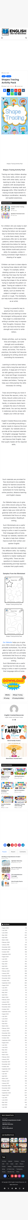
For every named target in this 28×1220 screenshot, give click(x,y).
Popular (4, 851)
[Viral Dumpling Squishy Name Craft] (14, 1145)
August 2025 (5, 956)
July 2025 (4, 959)
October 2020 (5, 1090)
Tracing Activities (18, 698)
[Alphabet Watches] (6, 863)
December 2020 (6, 1085)
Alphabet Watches (16, 861)
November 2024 (6, 978)
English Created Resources (14, 715)
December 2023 (6, 1004)
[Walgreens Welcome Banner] (23, 1145)
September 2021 (6, 1069)
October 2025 (5, 951)
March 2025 (5, 968)
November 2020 (6, 1088)
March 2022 (5, 1054)
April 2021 (4, 1076)
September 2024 (6, 983)
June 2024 (5, 990)
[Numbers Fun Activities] (7, 785)
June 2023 (5, 1018)
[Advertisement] (14, 14)
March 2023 (5, 1026)
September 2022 (6, 1040)
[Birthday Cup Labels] (23, 1150)
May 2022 (4, 1049)
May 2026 (4, 935)
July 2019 (4, 1107)
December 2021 (6, 1061)
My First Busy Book (16, 867)
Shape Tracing (18, 695)
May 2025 (4, 963)
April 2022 (4, 1052)
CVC (7, 1163)
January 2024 (5, 1002)
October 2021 (5, 1066)
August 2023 (5, 1014)
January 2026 (5, 944)
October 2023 (5, 1009)
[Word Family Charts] (6, 883)
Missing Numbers (19, 776)
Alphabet (10, 1161)
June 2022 (4, 1047)
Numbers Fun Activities (5, 790)
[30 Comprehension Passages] (6, 877)
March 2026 (5, 940)
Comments (23, 851)
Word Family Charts (17, 881)
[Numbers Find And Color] (5, 215)
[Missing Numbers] (21, 771)
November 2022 (6, 1035)
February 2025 (5, 971)
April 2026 (4, 937)
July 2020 (4, 1097)
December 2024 (6, 975)
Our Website (7, 642)
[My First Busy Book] (6, 870)
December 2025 (6, 947)
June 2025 (4, 961)
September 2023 (6, 1011)
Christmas (16, 1161)
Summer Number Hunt (6, 804)
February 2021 (5, 1081)
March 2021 (5, 1078)
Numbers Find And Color (18, 213)
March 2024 (5, 997)
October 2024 (5, 980)
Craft (3, 1163)
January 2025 (5, 973)
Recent (13, 851)
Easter (12, 1163)
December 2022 (6, 1033)
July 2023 (4, 1016)
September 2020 (6, 1092)
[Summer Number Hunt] (7, 799)
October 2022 (5, 1038)
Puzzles (4, 1166)
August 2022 (5, 1042)
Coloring (22, 1161)
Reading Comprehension (18, 1166)
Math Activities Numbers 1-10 (5, 777)
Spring (3, 1169)
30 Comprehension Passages (16, 875)
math (8, 73)
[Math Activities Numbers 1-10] (7, 771)
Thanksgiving (19, 1169)
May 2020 (4, 1102)
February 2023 (6, 1028)
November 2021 (6, 1064)
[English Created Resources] (14, 32)
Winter (17, 1171)
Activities (4, 1161)
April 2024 (4, 994)
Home (4, 73)
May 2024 (4, 992)
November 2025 (6, 949)
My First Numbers (19, 790)
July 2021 (4, 1073)
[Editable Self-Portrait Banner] (5, 1150)
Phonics (21, 1163)
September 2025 (6, 954)
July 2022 (4, 1045)
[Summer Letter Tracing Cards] (5, 209)
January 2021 (5, 1083)
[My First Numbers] (21, 785)
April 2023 (4, 1023)
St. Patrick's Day (10, 1169)
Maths (8, 695)
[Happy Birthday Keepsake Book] (5, 1145)
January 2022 (5, 1059)
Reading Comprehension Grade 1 (11, 856)
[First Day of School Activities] (5, 1140)
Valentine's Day (10, 1171)
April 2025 (4, 966)
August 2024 (5, 985)
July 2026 (4, 930)
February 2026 (6, 942)
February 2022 (5, 1057)
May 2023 (4, 1021)
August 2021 (5, 1071)
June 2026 (5, 932)
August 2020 (5, 1095)
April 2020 (4, 1104)
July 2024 (4, 987)
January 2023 (5, 1030)
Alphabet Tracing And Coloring (20, 804)
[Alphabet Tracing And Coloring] (21, 799)
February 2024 (6, 999)
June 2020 (5, 1100)
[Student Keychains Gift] (14, 1150)
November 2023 (6, 1006)
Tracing (8, 76)
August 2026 (5, 928)
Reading (9, 1166)
